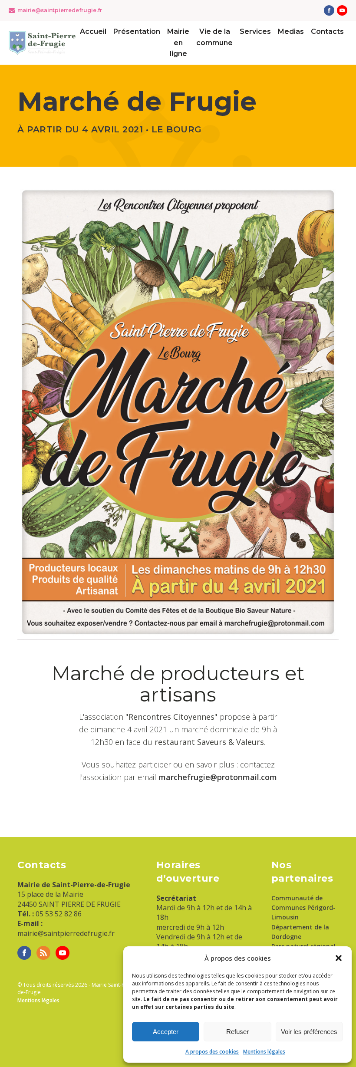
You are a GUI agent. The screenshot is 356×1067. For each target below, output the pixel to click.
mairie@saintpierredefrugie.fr (59, 10)
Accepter (165, 1031)
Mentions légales (264, 1051)
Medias (291, 31)
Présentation (136, 31)
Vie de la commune (214, 37)
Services (255, 31)
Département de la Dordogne (300, 932)
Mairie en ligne (178, 42)
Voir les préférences (309, 1031)
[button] (338, 958)
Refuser (237, 1031)
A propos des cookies (212, 1051)
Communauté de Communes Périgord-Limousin (303, 908)
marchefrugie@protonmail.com (217, 777)
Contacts (327, 31)
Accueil (93, 31)
